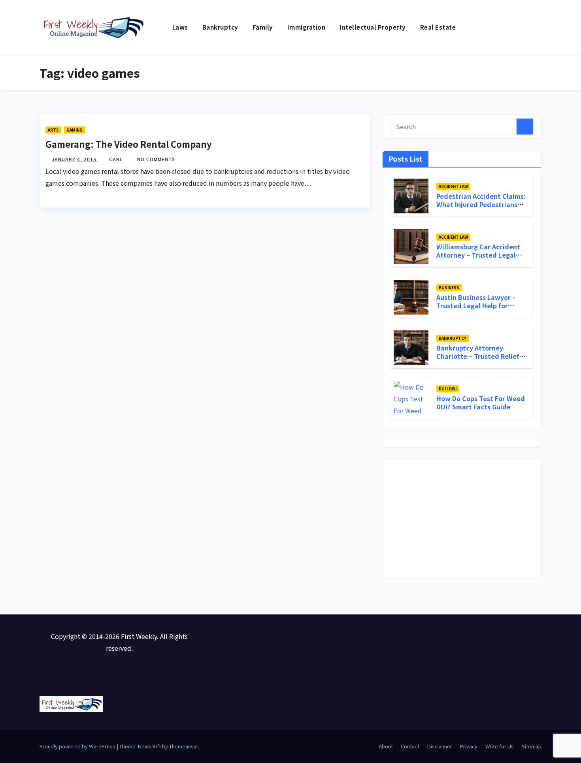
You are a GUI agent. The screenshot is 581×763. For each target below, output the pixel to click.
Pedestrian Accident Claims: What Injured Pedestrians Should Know (481, 204)
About (386, 746)
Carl (116, 159)
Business (449, 287)
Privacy (468, 746)
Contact (410, 746)
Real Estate (438, 27)
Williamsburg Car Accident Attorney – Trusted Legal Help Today (478, 255)
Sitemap (531, 746)
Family (263, 27)
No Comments (156, 159)
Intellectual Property (373, 27)
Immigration (306, 27)
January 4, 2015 (75, 159)
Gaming (74, 130)
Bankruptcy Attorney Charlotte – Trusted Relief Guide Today (477, 356)
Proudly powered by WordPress (78, 746)
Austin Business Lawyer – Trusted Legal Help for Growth (476, 305)
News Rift (149, 746)
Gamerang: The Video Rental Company (128, 144)
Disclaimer (439, 746)
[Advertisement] (461, 519)
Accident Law (453, 186)
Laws (180, 27)
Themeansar (183, 746)
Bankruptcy (220, 27)
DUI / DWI (447, 389)
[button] (536, 27)
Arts (53, 130)
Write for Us (499, 746)
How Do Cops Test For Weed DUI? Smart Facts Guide (480, 402)
